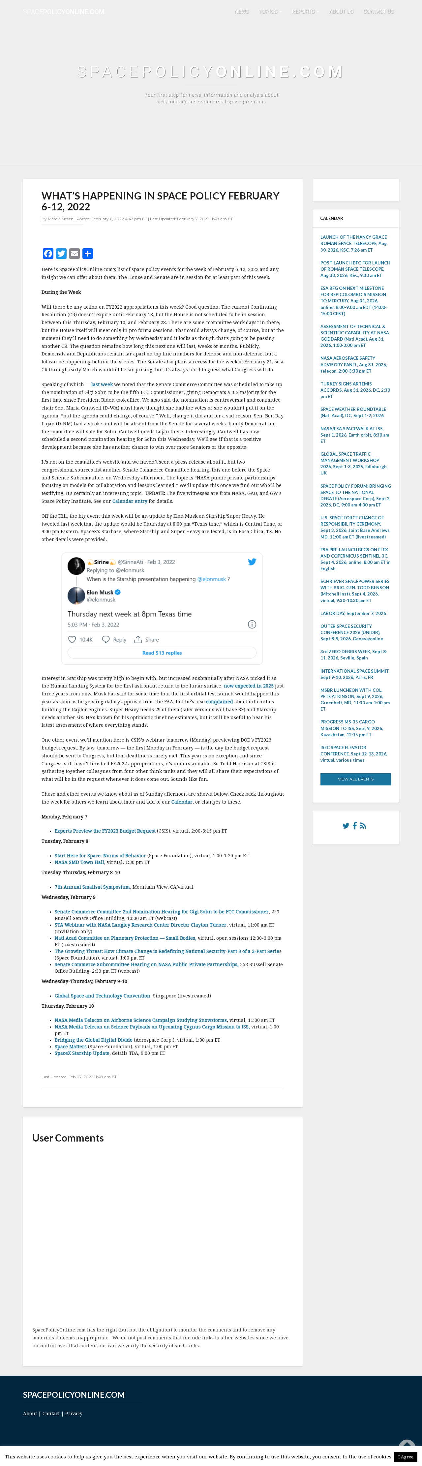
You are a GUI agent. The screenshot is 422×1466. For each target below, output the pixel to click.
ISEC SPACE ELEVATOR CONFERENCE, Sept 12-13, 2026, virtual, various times (353, 754)
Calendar (182, 802)
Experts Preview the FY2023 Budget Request (105, 831)
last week (102, 384)
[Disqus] (162, 1235)
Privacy (73, 1413)
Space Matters (71, 1046)
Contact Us (378, 11)
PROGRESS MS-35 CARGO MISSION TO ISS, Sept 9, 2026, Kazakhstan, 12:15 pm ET (351, 728)
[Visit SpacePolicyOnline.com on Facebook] (354, 827)
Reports (304, 11)
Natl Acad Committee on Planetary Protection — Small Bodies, (125, 938)
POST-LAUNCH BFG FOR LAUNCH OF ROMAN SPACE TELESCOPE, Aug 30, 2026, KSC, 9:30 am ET (355, 269)
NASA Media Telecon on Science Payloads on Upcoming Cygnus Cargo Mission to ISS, (152, 1026)
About (30, 1413)
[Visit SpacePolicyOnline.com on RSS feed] (363, 827)
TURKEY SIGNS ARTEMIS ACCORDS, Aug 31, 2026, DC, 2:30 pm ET (355, 390)
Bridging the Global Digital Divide (94, 1040)
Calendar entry (129, 501)
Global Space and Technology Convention (102, 995)
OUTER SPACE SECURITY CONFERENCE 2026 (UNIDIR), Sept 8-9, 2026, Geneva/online (351, 632)
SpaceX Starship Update (82, 1053)
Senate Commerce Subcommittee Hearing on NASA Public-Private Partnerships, (147, 964)
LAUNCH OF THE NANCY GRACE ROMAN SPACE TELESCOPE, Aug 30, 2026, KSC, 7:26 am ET (353, 243)
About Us (341, 11)
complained (219, 701)
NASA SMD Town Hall (79, 862)
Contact (51, 1413)
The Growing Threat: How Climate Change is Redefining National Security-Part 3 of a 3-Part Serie (167, 951)
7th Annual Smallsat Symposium (92, 887)
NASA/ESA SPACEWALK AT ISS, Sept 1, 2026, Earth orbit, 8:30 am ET (354, 435)
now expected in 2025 (249, 685)
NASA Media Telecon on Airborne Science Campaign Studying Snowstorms (141, 1020)
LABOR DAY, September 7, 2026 (353, 613)
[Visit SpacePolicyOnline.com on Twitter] (345, 827)
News (241, 11)
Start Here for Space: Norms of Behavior (100, 855)
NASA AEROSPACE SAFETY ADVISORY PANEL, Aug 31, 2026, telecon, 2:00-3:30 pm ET (353, 364)
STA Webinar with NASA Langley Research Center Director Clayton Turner (140, 925)
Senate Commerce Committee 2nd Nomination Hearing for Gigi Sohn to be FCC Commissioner (162, 911)
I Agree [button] (405, 1456)
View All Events (356, 779)
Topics (269, 11)
